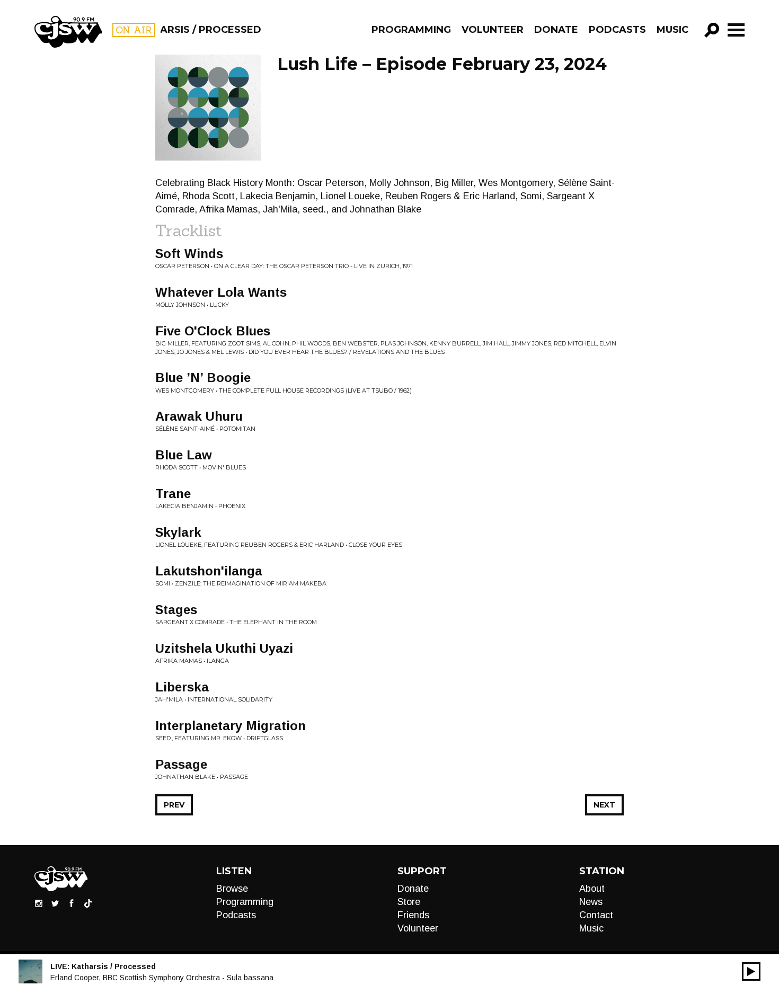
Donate (556, 30)
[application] (751, 971)
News (591, 902)
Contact (596, 915)
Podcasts (617, 30)
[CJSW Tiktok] (88, 903)
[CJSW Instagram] (38, 903)
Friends (413, 915)
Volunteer (493, 30)
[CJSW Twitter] (55, 903)
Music (672, 30)
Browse (232, 888)
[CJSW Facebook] (71, 903)
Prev (174, 805)
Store (408, 902)
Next (604, 805)
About (592, 888)
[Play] (751, 971)
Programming (411, 30)
